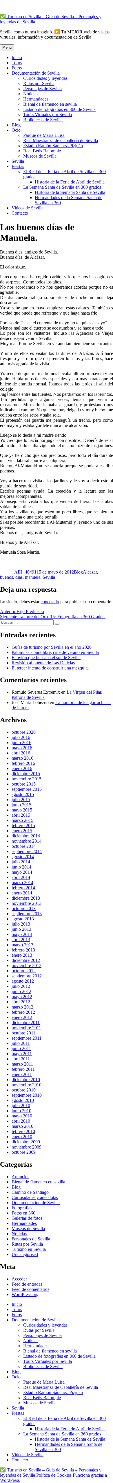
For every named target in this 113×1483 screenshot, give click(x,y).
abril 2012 (21, 1001)
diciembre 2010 (26, 1079)
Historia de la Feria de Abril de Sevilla (70, 181)
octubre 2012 (24, 970)
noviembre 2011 (26, 1027)
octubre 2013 (24, 908)
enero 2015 (22, 830)
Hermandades (35, 99)
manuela (32, 577)
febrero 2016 (23, 763)
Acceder (19, 1278)
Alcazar (90, 572)
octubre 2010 (24, 1089)
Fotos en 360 (23, 1212)
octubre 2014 (24, 846)
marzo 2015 (22, 820)
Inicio (17, 57)
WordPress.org (25, 1294)
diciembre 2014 (26, 835)
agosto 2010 (23, 1100)
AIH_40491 (25, 572)
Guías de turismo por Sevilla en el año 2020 (52, 647)
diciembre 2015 (26, 773)
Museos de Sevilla (40, 156)
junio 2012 (21, 991)
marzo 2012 (22, 1007)
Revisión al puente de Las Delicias (43, 662)
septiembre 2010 (27, 1095)
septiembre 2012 (27, 975)
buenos (6, 577)
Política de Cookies (54, 1475)
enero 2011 (22, 1074)
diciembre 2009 (26, 1141)
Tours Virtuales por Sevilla (47, 114)
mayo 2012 (22, 996)
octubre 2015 (24, 784)
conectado (50, 601)
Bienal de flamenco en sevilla (50, 104)
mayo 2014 (22, 872)
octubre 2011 (23, 1032)
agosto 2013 (23, 918)
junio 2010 (21, 1110)
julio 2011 (21, 1043)
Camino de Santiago (30, 1192)
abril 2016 (21, 752)
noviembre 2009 (26, 1147)
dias (19, 577)
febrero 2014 (23, 887)
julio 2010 (21, 1105)
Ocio (16, 130)
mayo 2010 (22, 1115)
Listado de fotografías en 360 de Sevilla (59, 109)
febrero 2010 (23, 1131)
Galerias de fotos (27, 1218)
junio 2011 (21, 1048)
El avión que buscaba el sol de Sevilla (46, 657)
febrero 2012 (23, 1012)
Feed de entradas (27, 1284)
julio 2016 (21, 737)
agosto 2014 (23, 856)
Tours (17, 62)
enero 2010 (22, 1136)
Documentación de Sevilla (36, 73)
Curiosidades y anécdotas (35, 1197)
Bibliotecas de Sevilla (43, 119)
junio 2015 (21, 804)
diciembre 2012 (26, 960)
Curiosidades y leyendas (45, 78)
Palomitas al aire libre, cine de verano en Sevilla (55, 652)
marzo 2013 (22, 944)
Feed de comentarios (30, 1289)
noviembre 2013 (26, 903)
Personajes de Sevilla (42, 88)
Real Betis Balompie (42, 150)
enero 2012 (22, 1017)
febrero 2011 (23, 1069)
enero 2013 (22, 955)
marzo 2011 (22, 1064)
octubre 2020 (24, 732)
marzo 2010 (22, 1126)
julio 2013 (21, 924)
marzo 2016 (22, 758)
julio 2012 (21, 986)
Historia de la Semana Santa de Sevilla (70, 192)
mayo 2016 (22, 747)
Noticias (30, 93)
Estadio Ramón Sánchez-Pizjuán (53, 145)
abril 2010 (21, 1121)
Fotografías (22, 1207)
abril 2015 (21, 815)
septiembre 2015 (27, 789)
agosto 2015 (23, 794)
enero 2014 (22, 892)
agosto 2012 (23, 981)
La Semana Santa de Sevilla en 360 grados (62, 187)
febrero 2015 (23, 825)
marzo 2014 (22, 882)
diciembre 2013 (26, 898)
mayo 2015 (22, 809)
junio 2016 (21, 742)
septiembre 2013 (27, 913)
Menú (7, 47)
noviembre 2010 (26, 1084)
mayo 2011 (22, 1053)
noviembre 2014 (26, 841)
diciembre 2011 (26, 1022)
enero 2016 (22, 768)
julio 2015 (21, 799)
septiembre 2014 (27, 851)
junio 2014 (21, 867)
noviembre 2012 (26, 965)
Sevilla (18, 161)
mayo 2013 (22, 934)
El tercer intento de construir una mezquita (50, 667)
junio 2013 (21, 929)
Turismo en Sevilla (29, 1249)
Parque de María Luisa (44, 135)
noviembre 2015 (26, 778)
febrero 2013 (23, 949)
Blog (16, 124)
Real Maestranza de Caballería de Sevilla (60, 140)
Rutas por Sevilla (38, 83)
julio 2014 (21, 861)
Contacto (20, 213)
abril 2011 (21, 1058)
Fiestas (18, 166)
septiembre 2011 (26, 1038)
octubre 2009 (24, 1152)
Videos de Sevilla (27, 207)
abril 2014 (21, 877)
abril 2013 (21, 939)
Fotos (17, 67)
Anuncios (20, 1176)
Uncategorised (25, 1254)
